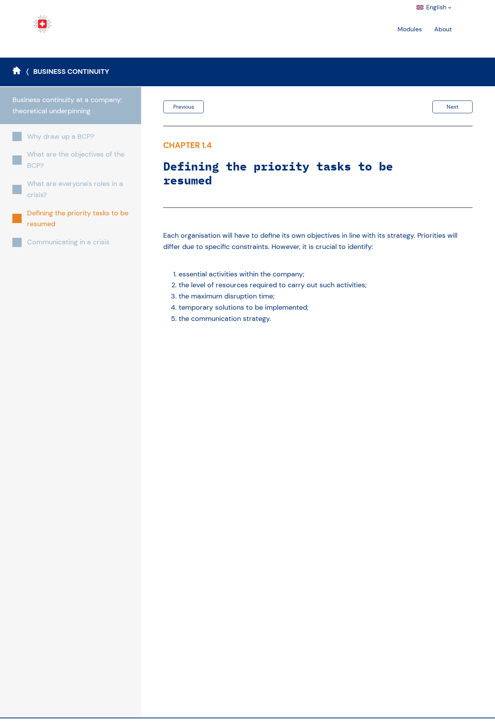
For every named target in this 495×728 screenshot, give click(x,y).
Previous (183, 106)
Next (452, 106)
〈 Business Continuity (67, 71)
